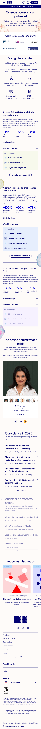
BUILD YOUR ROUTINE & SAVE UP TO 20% (20, 6)
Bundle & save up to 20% (13, 657)
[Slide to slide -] (6, 400)
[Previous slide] (15, 421)
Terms (5, 723)
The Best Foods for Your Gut (17, 599)
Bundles (6, 649)
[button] (20, 635)
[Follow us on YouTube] (28, 628)
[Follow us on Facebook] (13, 628)
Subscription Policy (21, 723)
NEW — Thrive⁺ (9, 638)
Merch (5, 653)
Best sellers (7, 642)
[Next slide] (25, 421)
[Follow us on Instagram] (23, 628)
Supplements (8, 646)
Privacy (10, 723)
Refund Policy (33, 723)
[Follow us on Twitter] (18, 628)
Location (6, 678)
